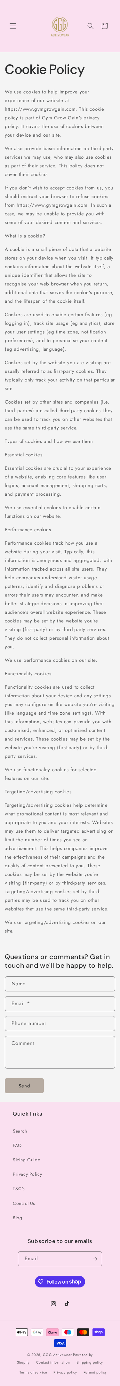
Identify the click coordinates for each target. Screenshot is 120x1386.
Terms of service (33, 1372)
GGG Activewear (57, 1354)
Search (20, 1131)
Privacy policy (65, 1372)
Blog (17, 1217)
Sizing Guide (26, 1160)
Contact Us (24, 1203)
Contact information (53, 1362)
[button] (13, 26)
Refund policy (95, 1372)
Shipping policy (89, 1362)
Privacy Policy (27, 1174)
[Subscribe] (95, 1258)
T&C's (19, 1188)
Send (24, 1085)
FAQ (17, 1145)
